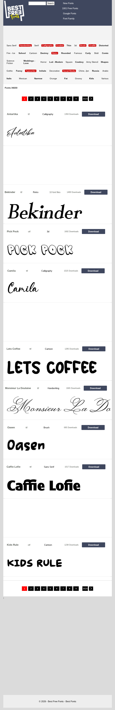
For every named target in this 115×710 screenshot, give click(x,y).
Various (104, 78)
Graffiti (92, 45)
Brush (46, 427)
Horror (43, 62)
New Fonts (68, 3)
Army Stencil (92, 62)
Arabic (105, 71)
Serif (36, 45)
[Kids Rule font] (57, 564)
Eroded (59, 45)
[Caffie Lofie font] (57, 486)
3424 (85, 99)
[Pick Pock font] (57, 251)
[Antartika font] (57, 134)
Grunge (53, 78)
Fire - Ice (11, 53)
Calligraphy (47, 114)
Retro (54, 53)
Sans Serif (11, 45)
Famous (78, 53)
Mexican (23, 78)
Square (69, 62)
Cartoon (33, 53)
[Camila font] (57, 290)
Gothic (10, 71)
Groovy (78, 78)
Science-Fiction (11, 62)
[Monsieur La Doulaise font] (57, 408)
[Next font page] (91, 99)
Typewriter (31, 71)
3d (75, 45)
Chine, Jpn (84, 71)
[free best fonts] (16, 12)
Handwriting (53, 388)
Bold (96, 53)
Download (93, 114)
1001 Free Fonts (70, 8)
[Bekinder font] (57, 212)
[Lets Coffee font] (57, 368)
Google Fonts (69, 13)
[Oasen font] (57, 447)
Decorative (54, 71)
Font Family (69, 18)
